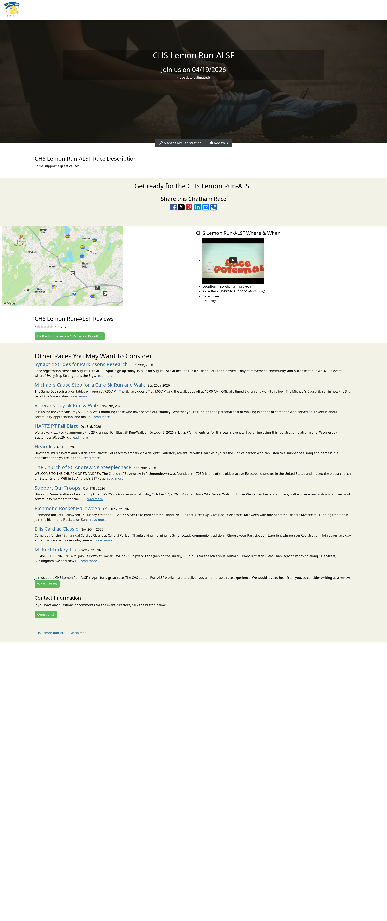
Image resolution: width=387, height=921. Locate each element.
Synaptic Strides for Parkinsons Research (81, 364)
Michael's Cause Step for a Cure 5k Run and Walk (90, 384)
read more (105, 375)
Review (219, 143)
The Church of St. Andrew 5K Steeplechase (83, 467)
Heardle (44, 446)
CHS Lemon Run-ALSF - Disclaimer (60, 633)
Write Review (47, 584)
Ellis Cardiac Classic (56, 528)
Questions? (45, 614)
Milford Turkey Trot (56, 549)
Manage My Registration (182, 143)
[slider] (45, 326)
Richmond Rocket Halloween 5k (71, 508)
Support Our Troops (57, 487)
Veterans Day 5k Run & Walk (67, 405)
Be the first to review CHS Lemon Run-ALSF (69, 336)
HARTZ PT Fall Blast (56, 426)
